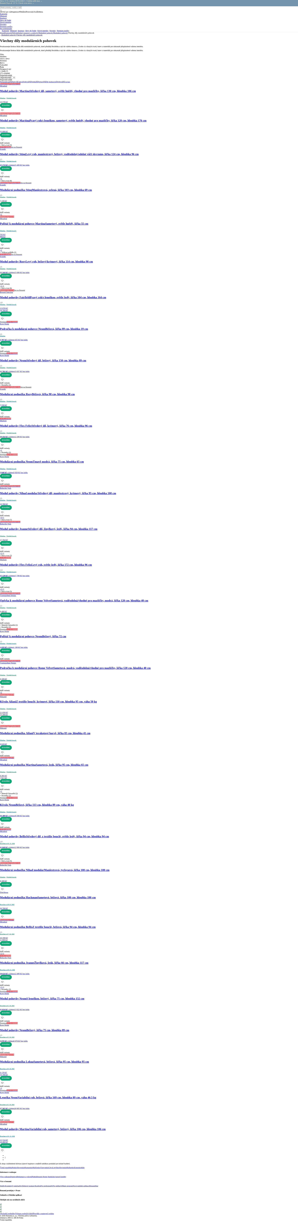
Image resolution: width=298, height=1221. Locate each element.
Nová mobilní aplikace (81, 1186)
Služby (2, 1186)
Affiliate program (66, 1186)
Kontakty (8, 1186)
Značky (19, 1186)
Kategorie (8, 33)
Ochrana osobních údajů (24, 1214)
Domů (2, 33)
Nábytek (15, 33)
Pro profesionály (47, 1186)
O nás (14, 1186)
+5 (3, 518)
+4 (1, 518)
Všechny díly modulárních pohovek (29, 35)
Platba (34, 1177)
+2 (1, 179)
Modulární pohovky (60, 33)
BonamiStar (93, 1186)
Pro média (56, 1186)
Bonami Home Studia (44, 1177)
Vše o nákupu (5, 1177)
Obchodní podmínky (7, 1214)
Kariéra (38, 1186)
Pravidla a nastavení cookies (43, 1214)
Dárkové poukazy (28, 1186)
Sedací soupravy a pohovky (28, 33)
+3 (3, 286)
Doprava (13, 1177)
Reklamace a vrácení (24, 1177)
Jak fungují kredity (59, 1177)
